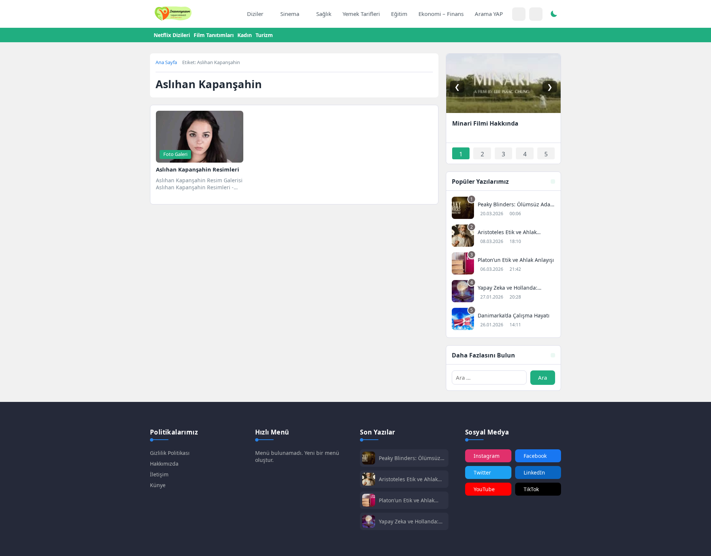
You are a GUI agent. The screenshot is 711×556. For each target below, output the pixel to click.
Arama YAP (489, 13)
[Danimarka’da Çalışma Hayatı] (503, 320)
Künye (158, 485)
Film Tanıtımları (214, 35)
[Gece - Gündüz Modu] (553, 15)
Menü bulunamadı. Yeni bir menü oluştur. (297, 456)
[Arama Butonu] (536, 14)
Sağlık (323, 13)
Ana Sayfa (166, 62)
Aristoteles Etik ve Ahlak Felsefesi (408, 479)
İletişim (159, 474)
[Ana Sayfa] (234, 14)
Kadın (244, 35)
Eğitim (399, 13)
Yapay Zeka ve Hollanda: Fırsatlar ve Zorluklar (408, 521)
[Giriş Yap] (518, 14)
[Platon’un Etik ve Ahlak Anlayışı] (503, 264)
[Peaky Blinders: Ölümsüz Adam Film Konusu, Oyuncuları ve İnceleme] (503, 209)
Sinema (289, 13)
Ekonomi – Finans (441, 13)
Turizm (264, 35)
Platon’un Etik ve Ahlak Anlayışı (406, 500)
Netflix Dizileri (172, 35)
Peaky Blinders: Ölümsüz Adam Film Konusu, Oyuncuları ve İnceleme (409, 458)
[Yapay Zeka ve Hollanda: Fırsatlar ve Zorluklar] (503, 292)
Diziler (255, 13)
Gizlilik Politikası (170, 452)
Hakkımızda (164, 463)
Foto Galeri (175, 154)
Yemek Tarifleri (361, 13)
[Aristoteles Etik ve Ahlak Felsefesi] (503, 236)
